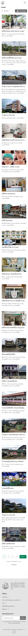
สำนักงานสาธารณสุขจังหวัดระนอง (14, 86)
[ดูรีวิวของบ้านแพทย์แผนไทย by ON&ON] (14, 452)
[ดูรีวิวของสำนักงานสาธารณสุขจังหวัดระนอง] (14, 77)
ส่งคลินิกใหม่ (14, 564)
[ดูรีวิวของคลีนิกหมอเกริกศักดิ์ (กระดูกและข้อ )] (14, 318)
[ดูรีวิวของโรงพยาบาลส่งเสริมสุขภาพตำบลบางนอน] (14, 425)
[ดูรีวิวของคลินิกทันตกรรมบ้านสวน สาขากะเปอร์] (14, 131)
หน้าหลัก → (5, 597)
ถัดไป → (23, 557)
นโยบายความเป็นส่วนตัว (17, 629)
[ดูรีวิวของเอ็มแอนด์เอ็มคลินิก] (14, 345)
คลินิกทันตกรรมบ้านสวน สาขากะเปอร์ (14, 140)
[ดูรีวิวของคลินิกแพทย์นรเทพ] (14, 534)
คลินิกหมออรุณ (7, 220)
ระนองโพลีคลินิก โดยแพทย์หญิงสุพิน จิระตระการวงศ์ (14, 408)
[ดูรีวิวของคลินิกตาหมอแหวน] (14, 184)
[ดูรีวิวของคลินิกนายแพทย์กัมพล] (14, 372)
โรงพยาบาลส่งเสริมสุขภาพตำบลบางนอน (14, 434)
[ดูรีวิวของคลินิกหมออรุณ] (14, 211)
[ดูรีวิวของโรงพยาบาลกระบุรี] (14, 506)
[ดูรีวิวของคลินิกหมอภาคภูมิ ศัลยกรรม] (14, 264)
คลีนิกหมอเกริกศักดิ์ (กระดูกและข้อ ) (14, 327)
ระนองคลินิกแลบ (8, 488)
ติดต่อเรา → (5, 609)
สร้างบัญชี (22, 11)
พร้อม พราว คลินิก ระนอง (10, 167)
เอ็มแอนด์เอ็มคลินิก (8, 354)
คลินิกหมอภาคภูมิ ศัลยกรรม (12, 274)
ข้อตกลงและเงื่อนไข (7, 629)
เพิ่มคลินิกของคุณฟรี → (8, 606)
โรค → (4, 603)
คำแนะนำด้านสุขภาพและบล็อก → (11, 600)
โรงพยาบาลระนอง (8, 115)
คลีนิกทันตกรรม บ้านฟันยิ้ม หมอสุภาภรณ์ (14, 301)
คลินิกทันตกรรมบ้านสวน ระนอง (13, 31)
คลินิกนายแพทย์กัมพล (9, 381)
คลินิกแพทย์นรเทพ (8, 543)
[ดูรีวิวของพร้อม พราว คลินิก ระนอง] (14, 157)
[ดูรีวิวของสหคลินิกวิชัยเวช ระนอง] (14, 238)
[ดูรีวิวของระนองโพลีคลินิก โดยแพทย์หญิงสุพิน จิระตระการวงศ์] (14, 398)
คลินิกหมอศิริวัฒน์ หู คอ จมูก (12, 58)
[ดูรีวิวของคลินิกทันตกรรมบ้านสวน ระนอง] (14, 22)
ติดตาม (23, 618)
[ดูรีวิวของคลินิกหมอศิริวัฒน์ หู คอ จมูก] (14, 48)
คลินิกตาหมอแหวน (8, 193)
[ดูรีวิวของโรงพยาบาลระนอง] (14, 106)
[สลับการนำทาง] (25, 2)
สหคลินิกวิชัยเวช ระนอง (10, 247)
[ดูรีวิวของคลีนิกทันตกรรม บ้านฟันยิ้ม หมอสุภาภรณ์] (14, 291)
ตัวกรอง (6, 11)
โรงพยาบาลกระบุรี (8, 515)
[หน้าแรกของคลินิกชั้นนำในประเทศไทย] (2, 2)
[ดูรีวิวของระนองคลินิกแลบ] (14, 479)
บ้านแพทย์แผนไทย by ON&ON (13, 461)
